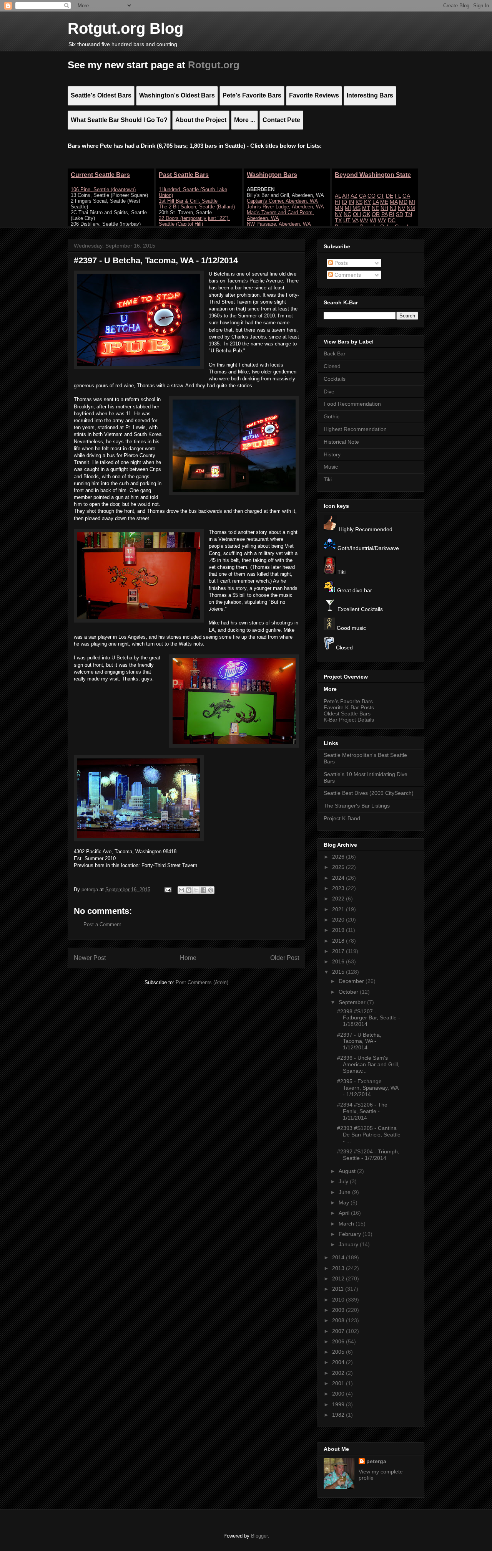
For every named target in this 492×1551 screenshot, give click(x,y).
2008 (339, 1320)
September (353, 1002)
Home (188, 958)
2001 (339, 1383)
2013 (339, 1268)
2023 (339, 888)
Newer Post (90, 958)
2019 (339, 930)
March (347, 1224)
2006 (339, 1341)
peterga (376, 1461)
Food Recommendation (352, 404)
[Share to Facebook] (203, 890)
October (349, 992)
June (345, 1192)
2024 (339, 878)
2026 (339, 857)
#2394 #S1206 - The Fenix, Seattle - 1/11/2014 (362, 1111)
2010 (339, 1300)
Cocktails (335, 379)
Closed (332, 366)
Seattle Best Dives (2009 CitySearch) (369, 793)
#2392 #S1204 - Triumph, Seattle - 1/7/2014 (368, 1154)
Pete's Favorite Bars (348, 701)
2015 (339, 972)
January (349, 1244)
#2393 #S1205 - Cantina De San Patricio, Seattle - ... (369, 1134)
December (352, 981)
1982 (339, 1415)
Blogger (259, 1536)
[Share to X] (196, 890)
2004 (339, 1362)
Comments (347, 275)
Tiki (328, 479)
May (345, 1202)
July (344, 1181)
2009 (339, 1310)
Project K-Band (342, 818)
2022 (339, 898)
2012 (339, 1278)
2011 (338, 1289)
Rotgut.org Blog (125, 28)
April (345, 1213)
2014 (339, 1257)
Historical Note (341, 442)
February (350, 1234)
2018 (339, 941)
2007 (339, 1331)
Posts (340, 263)
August (348, 1171)
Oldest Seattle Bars (347, 713)
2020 (339, 920)
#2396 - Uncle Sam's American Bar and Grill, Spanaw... (368, 1064)
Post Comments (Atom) (202, 982)
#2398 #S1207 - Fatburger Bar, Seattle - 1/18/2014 (368, 1017)
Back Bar (335, 353)
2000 (339, 1394)
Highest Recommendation (355, 429)
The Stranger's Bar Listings (357, 806)
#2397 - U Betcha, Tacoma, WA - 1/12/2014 (359, 1041)
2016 (339, 961)
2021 (339, 909)
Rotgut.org (213, 65)
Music (331, 467)
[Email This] (181, 890)
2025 (339, 867)
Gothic (331, 416)
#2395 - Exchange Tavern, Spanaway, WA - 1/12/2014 (367, 1087)
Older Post (284, 958)
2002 (339, 1373)
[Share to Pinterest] (210, 890)
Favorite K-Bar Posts (349, 707)
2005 (339, 1352)
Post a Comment (102, 924)
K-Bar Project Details (349, 720)
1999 (339, 1404)
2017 (339, 951)
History (332, 454)
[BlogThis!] (189, 890)
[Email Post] (167, 889)
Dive (329, 391)
